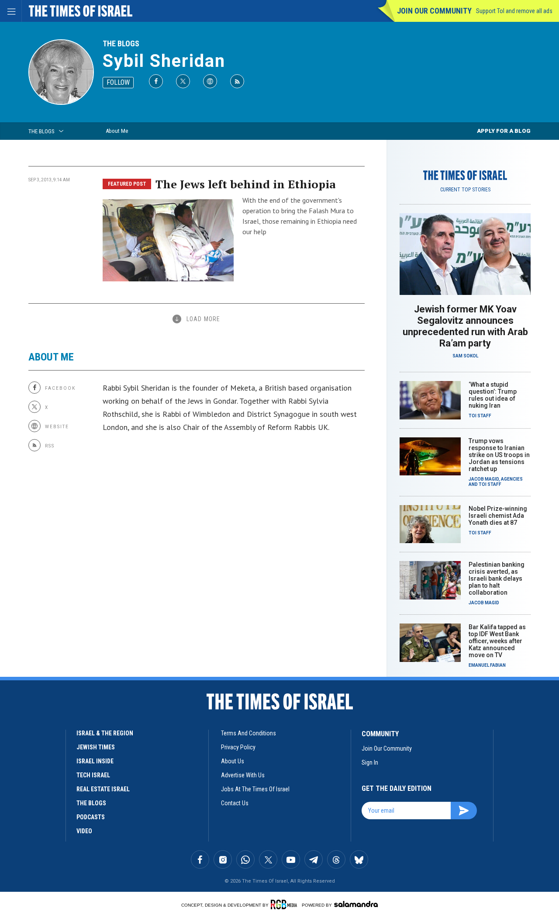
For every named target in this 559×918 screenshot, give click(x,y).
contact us (234, 803)
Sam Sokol (465, 355)
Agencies (512, 479)
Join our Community (434, 10)
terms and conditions (248, 733)
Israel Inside (95, 761)
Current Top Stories (465, 190)
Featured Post (127, 184)
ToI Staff (480, 415)
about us (232, 761)
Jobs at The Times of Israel (255, 789)
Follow (118, 82)
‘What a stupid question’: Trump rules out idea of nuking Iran (493, 395)
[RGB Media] (285, 904)
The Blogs (121, 43)
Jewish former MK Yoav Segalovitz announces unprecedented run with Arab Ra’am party (465, 326)
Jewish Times (95, 747)
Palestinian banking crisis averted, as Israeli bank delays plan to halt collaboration (496, 578)
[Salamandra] (356, 904)
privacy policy (238, 747)
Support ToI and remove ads (514, 10)
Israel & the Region (104, 733)
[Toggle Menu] (11, 11)
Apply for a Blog (504, 131)
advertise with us (243, 775)
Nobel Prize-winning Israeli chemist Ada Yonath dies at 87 (498, 515)
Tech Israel (93, 775)
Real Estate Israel (103, 789)
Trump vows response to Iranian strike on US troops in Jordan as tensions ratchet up (499, 454)
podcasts (90, 817)
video (84, 831)
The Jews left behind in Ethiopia (245, 184)
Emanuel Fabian (487, 665)
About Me (117, 131)
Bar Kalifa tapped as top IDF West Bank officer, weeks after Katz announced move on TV (497, 641)
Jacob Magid (484, 479)
